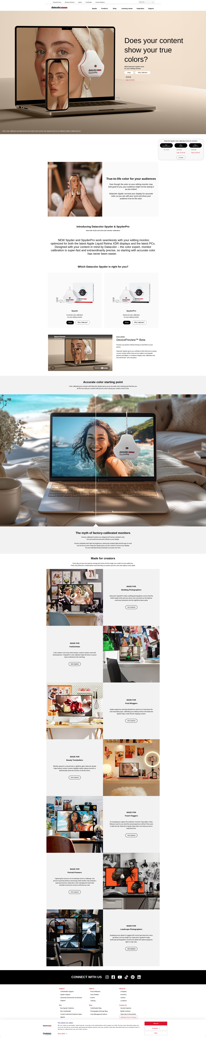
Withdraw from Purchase (128, 1017)
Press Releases (95, 991)
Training (92, 1001)
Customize (155, 1028)
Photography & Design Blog (99, 1011)
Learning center (127, 8)
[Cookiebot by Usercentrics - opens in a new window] (47, 1034)
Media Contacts (125, 1011)
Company (123, 991)
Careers (123, 997)
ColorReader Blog (95, 1008)
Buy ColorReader (65, 1011)
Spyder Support (65, 994)
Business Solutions (70, 2)
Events (92, 997)
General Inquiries (125, 1008)
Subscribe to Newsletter (128, 1014)
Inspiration (140, 8)
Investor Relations (100, 2)
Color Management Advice (98, 1014)
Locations (123, 1001)
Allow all (155, 1023)
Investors (123, 994)
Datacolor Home (57, 2)
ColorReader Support (67, 991)
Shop (114, 8)
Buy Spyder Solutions (67, 1008)
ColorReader (89, 2)
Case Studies (94, 994)
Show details (61, 1033)
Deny (155, 1033)
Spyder (80, 2)
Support (151, 8)
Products (104, 8)
